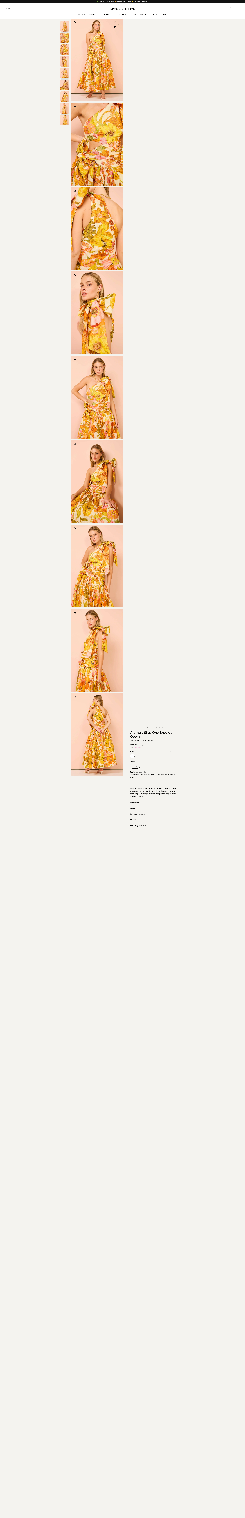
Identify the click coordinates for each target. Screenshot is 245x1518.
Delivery (133, 808)
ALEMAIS (137, 740)
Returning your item (138, 825)
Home (132, 728)
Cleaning (133, 819)
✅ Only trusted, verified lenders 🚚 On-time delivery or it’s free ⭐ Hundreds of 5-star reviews (122, 1)
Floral (136, 766)
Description (134, 802)
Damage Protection (138, 814)
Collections (140, 728)
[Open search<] (231, 8)
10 (132, 756)
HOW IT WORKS (9, 8)
